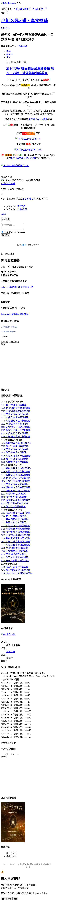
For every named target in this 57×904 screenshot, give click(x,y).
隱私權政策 (47, 864)
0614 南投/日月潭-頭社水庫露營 (15, 481)
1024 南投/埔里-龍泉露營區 (13, 554)
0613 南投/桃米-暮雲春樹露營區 (15, 535)
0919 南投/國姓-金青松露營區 (14, 548)
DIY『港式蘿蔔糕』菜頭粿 (23, 158)
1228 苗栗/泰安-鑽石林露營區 (14, 462)
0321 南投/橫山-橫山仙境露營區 (15, 525)
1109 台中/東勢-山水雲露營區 (14, 459)
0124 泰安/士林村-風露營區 (13, 516)
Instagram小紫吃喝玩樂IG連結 (14, 314)
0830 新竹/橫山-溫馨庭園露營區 (15, 487)
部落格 (9, 54)
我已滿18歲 (6, 899)
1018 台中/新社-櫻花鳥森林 (13, 497)
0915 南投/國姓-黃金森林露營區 (15, 421)
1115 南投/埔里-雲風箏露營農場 (15, 500)
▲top (3, 214)
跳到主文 (5, 28)
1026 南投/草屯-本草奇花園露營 (15, 456)
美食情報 (23, 46)
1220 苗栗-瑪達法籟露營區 (13, 506)
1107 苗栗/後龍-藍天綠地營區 (14, 557)
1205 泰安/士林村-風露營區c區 (15, 560)
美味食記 (21, 206)
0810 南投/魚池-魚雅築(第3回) (14, 449)
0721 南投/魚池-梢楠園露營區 (14, 417)
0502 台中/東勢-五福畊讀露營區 (15, 532)
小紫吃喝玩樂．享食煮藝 (24, 20)
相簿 (8, 51)
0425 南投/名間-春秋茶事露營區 (15, 529)
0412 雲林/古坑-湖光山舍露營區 (15, 475)
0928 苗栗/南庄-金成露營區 (13, 452)
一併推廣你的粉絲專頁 (8, 331)
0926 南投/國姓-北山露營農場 (14, 551)
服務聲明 (28, 867)
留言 (31, 199)
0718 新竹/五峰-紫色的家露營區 (15, 538)
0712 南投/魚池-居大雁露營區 (14, 484)
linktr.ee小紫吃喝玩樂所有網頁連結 (17, 287)
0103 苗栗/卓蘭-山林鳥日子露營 (15, 513)
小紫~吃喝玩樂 (8, 183)
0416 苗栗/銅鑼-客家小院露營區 (15, 570)
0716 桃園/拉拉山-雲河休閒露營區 (16, 573)
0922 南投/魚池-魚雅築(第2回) (14, 424)
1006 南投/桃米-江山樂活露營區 (15, 427)
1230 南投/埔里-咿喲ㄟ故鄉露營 (15, 436)
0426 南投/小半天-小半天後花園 (15, 478)
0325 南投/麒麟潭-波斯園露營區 (15, 411)
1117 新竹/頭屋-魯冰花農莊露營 (15, 430)
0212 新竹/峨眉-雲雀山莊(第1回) (16, 443)
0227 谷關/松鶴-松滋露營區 (13, 522)
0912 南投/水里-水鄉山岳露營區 (15, 545)
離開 (15, 899)
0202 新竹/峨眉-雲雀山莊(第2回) (16, 468)
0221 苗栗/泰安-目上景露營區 (14, 519)
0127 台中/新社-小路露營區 (13, 405)
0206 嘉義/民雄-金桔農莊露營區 (15, 471)
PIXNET (12, 864)
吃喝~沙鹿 (22, 209)
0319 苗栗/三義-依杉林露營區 (14, 567)
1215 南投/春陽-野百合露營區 (14, 433)
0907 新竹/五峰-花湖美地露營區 (15, 491)
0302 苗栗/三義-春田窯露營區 (14, 446)
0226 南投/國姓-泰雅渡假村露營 (15, 408)
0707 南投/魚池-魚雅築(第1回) (14, 414)
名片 (8, 57)
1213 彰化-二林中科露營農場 (14, 503)
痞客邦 (25, 199)
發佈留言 (5, 235)
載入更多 (5, 219)
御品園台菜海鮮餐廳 (38, 119)
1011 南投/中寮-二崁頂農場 (13, 494)
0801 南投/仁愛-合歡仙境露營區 (15, 541)
